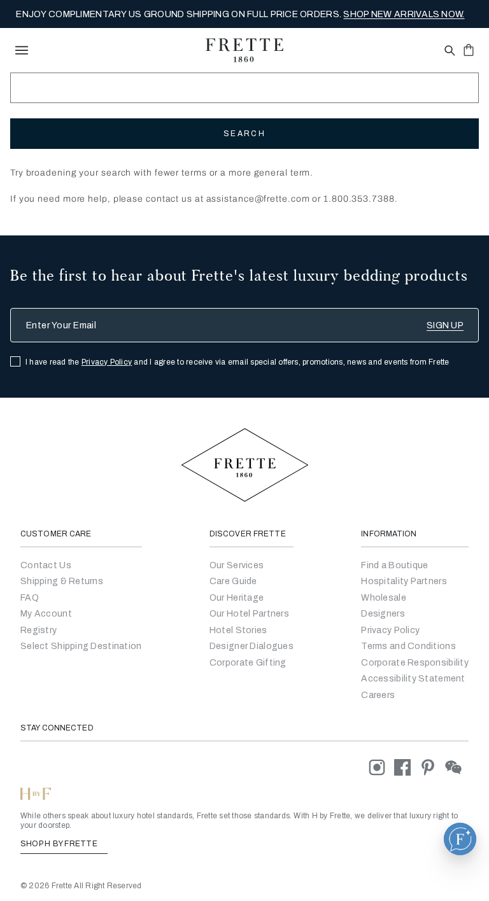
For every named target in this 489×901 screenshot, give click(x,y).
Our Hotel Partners (249, 613)
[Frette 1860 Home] (244, 50)
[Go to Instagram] (381, 767)
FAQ (29, 598)
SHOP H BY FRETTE (59, 843)
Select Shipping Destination (81, 646)
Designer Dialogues (251, 646)
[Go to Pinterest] (432, 767)
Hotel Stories (238, 630)
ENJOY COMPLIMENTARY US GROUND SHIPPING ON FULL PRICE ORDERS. (240, 14)
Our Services (236, 565)
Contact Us (45, 565)
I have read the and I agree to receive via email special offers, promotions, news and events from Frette (237, 362)
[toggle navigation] (22, 50)
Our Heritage (236, 598)
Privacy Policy (107, 362)
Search (244, 133)
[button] (460, 839)
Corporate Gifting (248, 662)
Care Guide (233, 581)
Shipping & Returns (61, 581)
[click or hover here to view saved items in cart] (468, 49)
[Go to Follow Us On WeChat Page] (457, 767)
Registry (38, 630)
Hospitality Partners (404, 581)
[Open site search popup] (449, 51)
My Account (46, 613)
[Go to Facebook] (407, 767)
